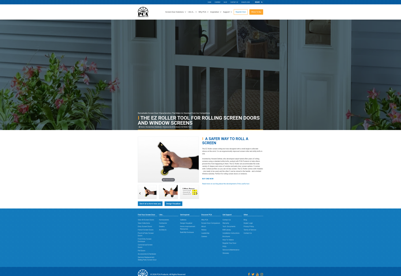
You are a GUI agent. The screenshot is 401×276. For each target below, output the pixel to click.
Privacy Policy (249, 226)
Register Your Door (229, 243)
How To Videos (228, 240)
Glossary (226, 253)
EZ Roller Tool (186, 127)
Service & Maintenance (231, 250)
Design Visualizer (173, 204)
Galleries (183, 220)
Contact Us (234, 2)
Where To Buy (256, 12)
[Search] (261, 2)
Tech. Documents (229, 226)
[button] (140, 193)
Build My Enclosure (187, 232)
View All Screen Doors (146, 220)
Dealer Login (245, 2)
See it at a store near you (150, 204)
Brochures (226, 236)
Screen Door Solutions (154, 127)
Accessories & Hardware (171, 127)
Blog (225, 2)
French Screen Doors (145, 230)
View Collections (144, 223)
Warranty (226, 223)
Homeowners (164, 220)
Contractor (163, 223)
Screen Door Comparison (210, 223)
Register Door (241, 12)
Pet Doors (141, 251)
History (203, 230)
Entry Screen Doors (145, 226)
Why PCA (204, 220)
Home (209, 2)
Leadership (205, 233)
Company (217, 2)
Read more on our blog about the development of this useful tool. (226, 184)
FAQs (224, 246)
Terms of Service (250, 230)
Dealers (162, 226)
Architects (162, 230)
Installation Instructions (231, 233)
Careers (204, 236)
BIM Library (227, 230)
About (203, 226)
